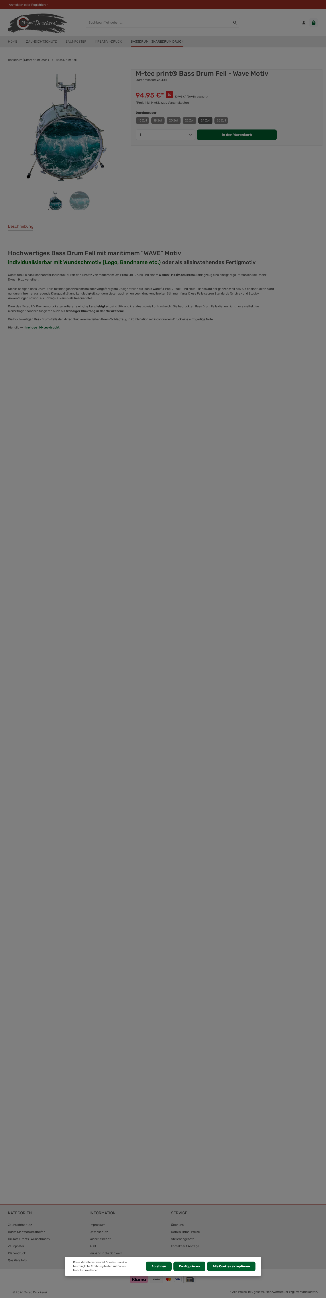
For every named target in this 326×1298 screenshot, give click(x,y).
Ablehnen (158, 1266)
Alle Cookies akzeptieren (231, 1266)
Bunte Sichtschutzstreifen (26, 1232)
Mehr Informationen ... (87, 1270)
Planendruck (17, 1253)
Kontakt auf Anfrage (185, 1246)
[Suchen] (235, 23)
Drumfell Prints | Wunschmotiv (29, 1239)
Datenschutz (99, 1232)
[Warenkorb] (313, 22)
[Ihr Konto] (303, 22)
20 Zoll (173, 120)
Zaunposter (16, 1246)
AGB (93, 1246)
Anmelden (16, 5)
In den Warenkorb (237, 135)
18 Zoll (157, 120)
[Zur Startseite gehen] (37, 22)
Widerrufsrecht (100, 1239)
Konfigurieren (189, 1266)
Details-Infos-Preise (185, 1232)
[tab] (20, 226)
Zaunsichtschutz (20, 1225)
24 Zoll (205, 120)
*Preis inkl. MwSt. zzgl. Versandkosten (162, 103)
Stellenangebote (182, 1239)
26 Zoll (221, 120)
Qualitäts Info (17, 1260)
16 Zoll (142, 120)
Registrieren (39, 5)
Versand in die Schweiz (106, 1253)
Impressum (97, 1225)
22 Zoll (189, 120)
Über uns (177, 1225)
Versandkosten (306, 1292)
